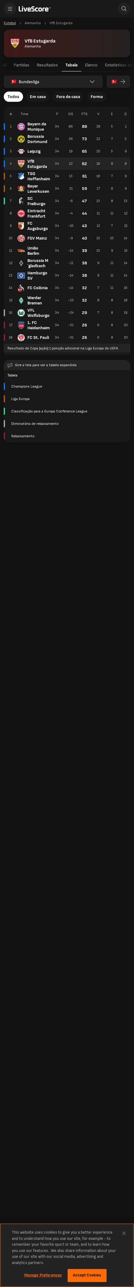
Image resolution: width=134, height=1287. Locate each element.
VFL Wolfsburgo (38, 313)
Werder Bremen (34, 300)
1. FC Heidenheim (38, 325)
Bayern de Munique (36, 126)
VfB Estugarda (37, 164)
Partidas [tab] (21, 65)
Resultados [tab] (47, 65)
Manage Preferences (43, 1275)
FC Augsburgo (37, 226)
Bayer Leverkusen (38, 188)
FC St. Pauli (38, 337)
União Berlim (33, 250)
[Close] (124, 1233)
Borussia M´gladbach (37, 263)
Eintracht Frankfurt (36, 213)
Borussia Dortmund (37, 139)
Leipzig (34, 151)
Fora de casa (68, 96)
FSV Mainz (37, 238)
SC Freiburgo (36, 201)
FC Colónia (37, 287)
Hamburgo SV (37, 275)
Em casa (38, 96)
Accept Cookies (87, 1275)
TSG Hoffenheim (38, 176)
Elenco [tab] (91, 65)
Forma (97, 96)
